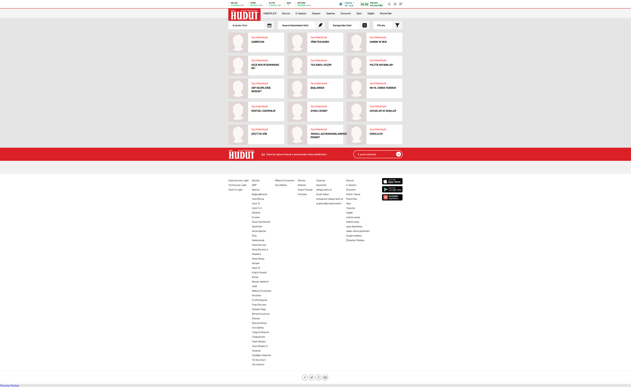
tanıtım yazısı (353, 217)
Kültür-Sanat (353, 194)
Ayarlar (256, 189)
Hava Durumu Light (238, 180)
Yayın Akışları (259, 341)
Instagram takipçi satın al (329, 198)
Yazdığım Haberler (261, 355)
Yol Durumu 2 (259, 359)
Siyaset (316, 13)
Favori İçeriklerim (261, 221)
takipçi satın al (324, 189)
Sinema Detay (259, 322)
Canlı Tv (256, 203)
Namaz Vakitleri (260, 281)
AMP (254, 184)
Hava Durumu (259, 244)
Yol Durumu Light (237, 184)
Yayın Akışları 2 (260, 345)
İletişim (256, 263)
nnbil (254, 286)
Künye (255, 276)
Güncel (286, 13)
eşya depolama (354, 226)
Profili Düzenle (259, 299)
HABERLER (269, 13)
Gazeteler (257, 226)
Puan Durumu (259, 304)
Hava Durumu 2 (260, 249)
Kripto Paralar (259, 272)
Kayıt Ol (256, 267)
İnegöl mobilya (354, 235)
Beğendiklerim (259, 194)
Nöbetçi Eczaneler (262, 290)
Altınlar (256, 180)
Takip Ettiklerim (260, 332)
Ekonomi (346, 13)
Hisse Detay (258, 258)
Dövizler (256, 212)
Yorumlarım (258, 364)
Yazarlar (330, 13)
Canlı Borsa (258, 198)
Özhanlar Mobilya (355, 240)
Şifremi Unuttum (261, 313)
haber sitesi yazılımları (358, 230)
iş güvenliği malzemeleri (328, 203)
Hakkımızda (258, 240)
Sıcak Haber (322, 194)
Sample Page (259, 309)
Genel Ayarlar (259, 230)
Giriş (254, 235)
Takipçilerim (258, 336)
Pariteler (256, 295)
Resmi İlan (386, 13)
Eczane (256, 217)
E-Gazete (301, 13)
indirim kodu (352, 221)
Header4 (256, 253)
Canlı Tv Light (235, 189)
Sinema (256, 318)
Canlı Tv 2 (257, 207)
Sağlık (370, 13)
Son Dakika (258, 327)
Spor (359, 13)
